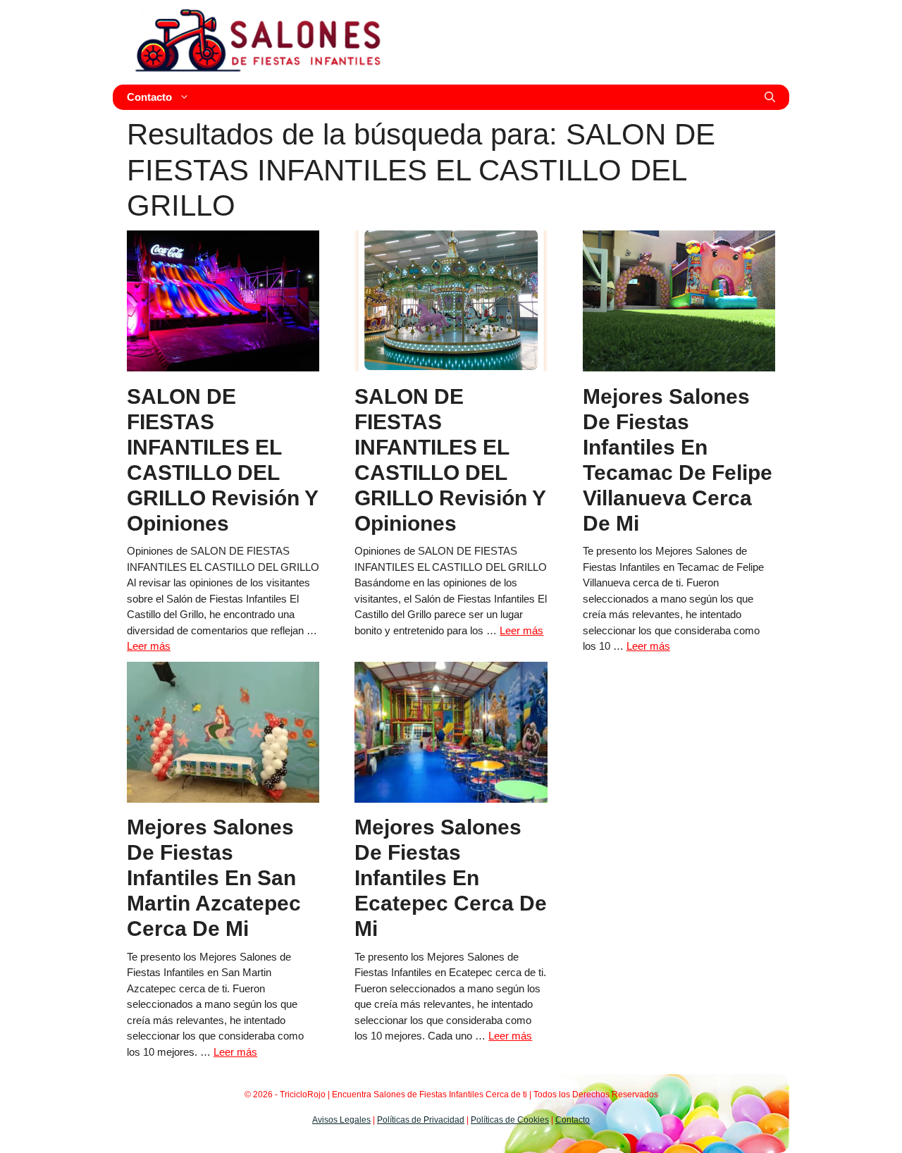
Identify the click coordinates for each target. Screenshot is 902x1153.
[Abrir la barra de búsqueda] (770, 97)
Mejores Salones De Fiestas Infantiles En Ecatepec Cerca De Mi (450, 877)
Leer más (149, 646)
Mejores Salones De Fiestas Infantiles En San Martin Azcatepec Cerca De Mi (214, 877)
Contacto (149, 97)
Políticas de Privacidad (420, 1120)
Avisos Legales (341, 1120)
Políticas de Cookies (510, 1120)
